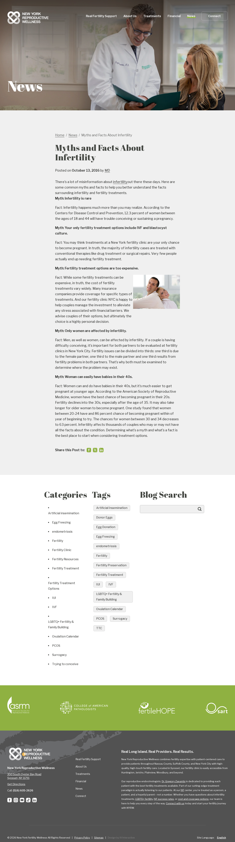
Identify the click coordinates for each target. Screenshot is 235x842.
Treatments (82, 773)
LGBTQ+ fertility (144, 798)
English (221, 837)
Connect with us (175, 803)
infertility (120, 182)
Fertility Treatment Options (61, 585)
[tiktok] (28, 800)
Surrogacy (59, 655)
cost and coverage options (193, 798)
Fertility (57, 541)
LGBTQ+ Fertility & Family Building (61, 624)
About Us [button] (130, 16)
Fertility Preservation (111, 565)
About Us (81, 766)
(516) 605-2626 (23, 790)
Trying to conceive (65, 664)
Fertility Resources (65, 559)
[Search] (203, 510)
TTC (99, 628)
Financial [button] (174, 16)
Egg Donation (105, 527)
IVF (54, 607)
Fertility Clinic (61, 550)
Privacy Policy (82, 837)
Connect (214, 16)
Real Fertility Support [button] (101, 16)
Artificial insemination (63, 513)
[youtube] (22, 800)
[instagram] (16, 800)
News (191, 16)
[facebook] (89, 450)
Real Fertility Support (88, 759)
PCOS (56, 645)
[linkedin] (101, 450)
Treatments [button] (152, 16)
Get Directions (16, 784)
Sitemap (99, 837)
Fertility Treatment (65, 568)
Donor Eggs (104, 517)
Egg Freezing (61, 522)
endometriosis (62, 531)
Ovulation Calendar (65, 636)
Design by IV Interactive (121, 837)
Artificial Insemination (111, 508)
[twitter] (95, 450)
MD (107, 170)
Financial (80, 781)
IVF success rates (164, 798)
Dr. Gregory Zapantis (173, 781)
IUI (54, 598)
